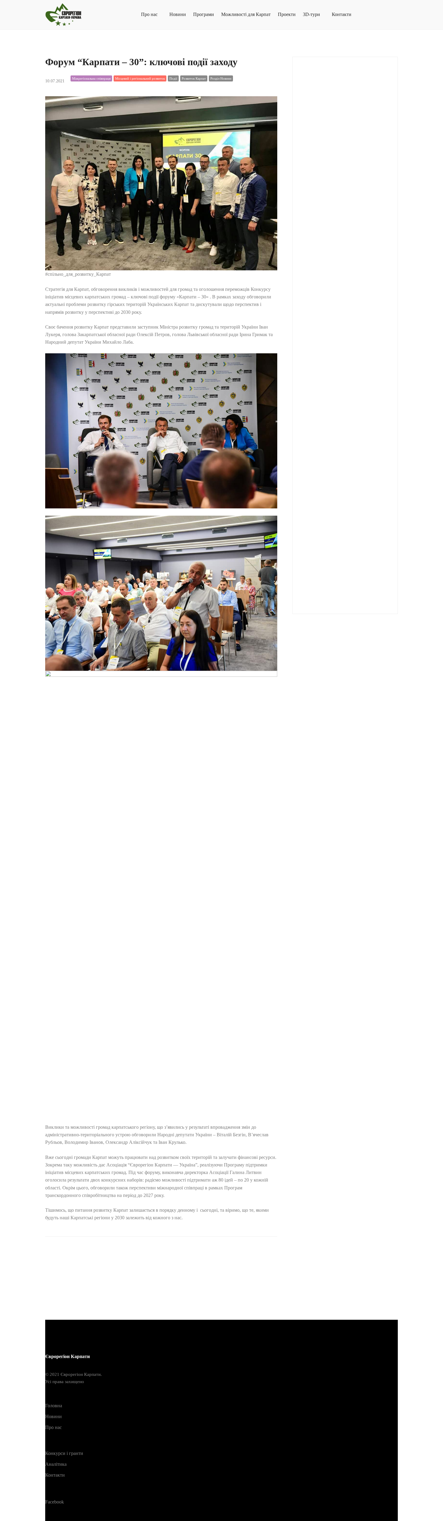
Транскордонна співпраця (333, 571)
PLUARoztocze (321, 214)
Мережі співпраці (324, 393)
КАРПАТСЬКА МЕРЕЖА (333, 363)
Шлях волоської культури (332, 586)
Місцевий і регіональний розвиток (140, 78)
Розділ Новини (220, 78)
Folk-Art (313, 110)
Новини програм (324, 452)
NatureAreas (316, 185)
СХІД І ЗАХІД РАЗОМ (328, 556)
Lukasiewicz (318, 170)
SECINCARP (319, 244)
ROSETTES (318, 229)
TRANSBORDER (324, 274)
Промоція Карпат (324, 497)
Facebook (54, 1501)
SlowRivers (317, 259)
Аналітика (316, 304)
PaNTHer (314, 199)
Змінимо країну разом (328, 333)
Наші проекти (321, 437)
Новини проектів (324, 467)
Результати (316, 512)
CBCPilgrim (317, 95)
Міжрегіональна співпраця (91, 78)
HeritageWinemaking (326, 140)
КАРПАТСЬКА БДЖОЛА (332, 348)
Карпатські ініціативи (328, 378)
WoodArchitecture (323, 289)
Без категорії (318, 318)
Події (173, 78)
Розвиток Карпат (194, 78)
